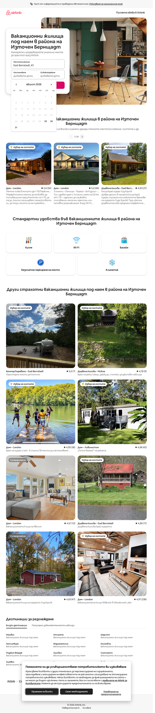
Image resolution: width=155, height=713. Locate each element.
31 (16, 127)
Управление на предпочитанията (111, 693)
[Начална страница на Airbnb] (13, 12)
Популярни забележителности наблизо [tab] (53, 625)
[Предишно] (70, 136)
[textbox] (24, 76)
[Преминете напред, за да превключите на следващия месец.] (51, 84)
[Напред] (82, 136)
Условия (86, 708)
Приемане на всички (41, 691)
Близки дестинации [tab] (16, 625)
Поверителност (71, 708)
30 (51, 121)
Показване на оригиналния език (106, 4)
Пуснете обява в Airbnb (130, 12)
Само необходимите (76, 691)
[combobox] (37, 65)
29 (45, 121)
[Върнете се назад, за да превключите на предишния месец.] (16, 84)
